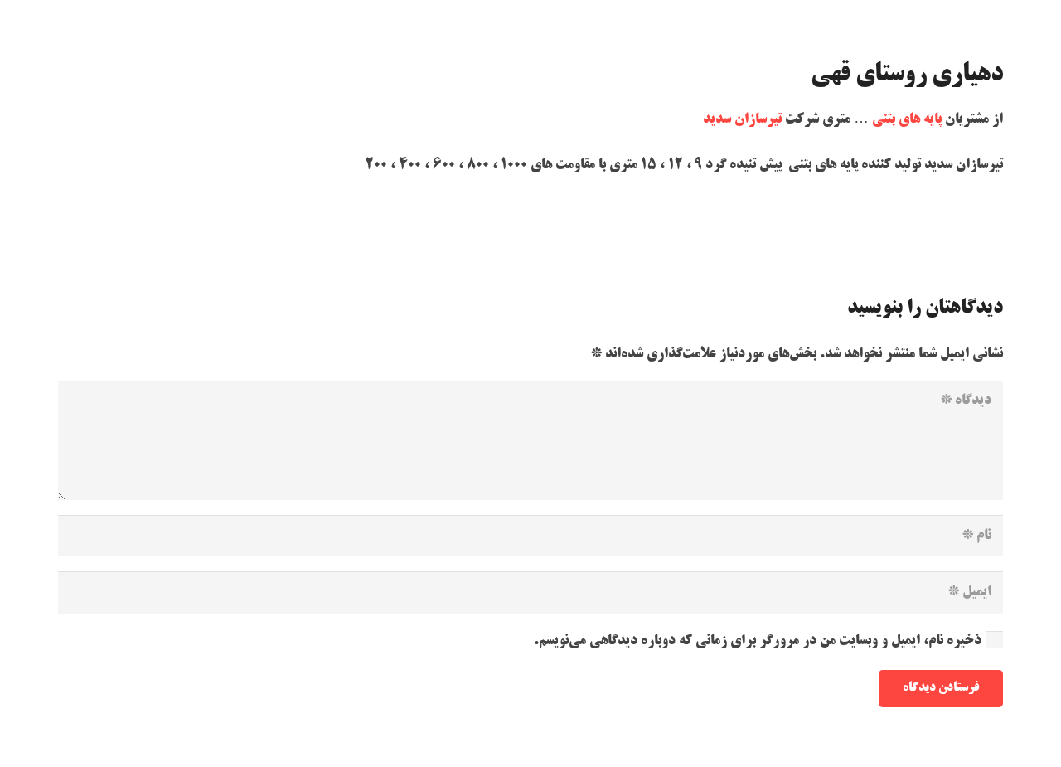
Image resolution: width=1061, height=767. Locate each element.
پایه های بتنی (907, 119)
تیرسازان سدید (742, 119)
